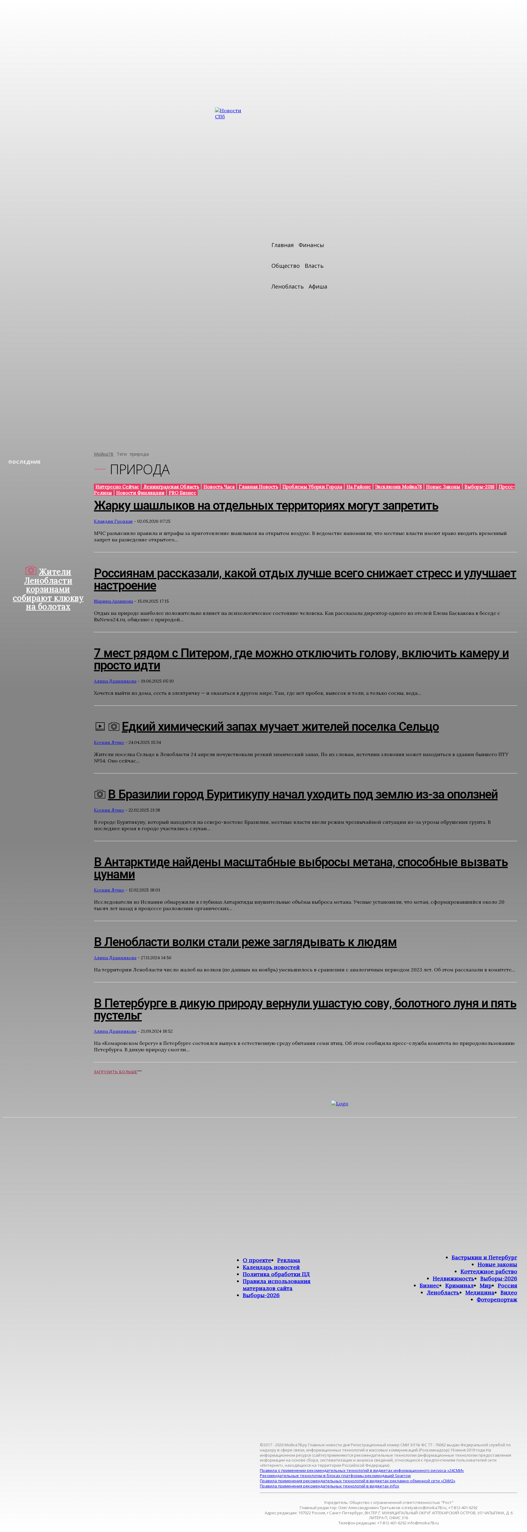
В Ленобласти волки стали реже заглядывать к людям (245, 942)
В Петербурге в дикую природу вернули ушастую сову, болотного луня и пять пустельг (305, 1009)
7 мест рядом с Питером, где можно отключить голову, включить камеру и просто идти (301, 659)
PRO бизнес (182, 493)
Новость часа (219, 487)
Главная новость (258, 487)
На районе (358, 487)
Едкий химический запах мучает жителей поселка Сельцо (280, 726)
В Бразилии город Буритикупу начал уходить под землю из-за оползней (303, 794)
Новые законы (443, 487)
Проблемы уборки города (312, 487)
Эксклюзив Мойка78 (398, 487)
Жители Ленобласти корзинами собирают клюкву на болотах (48, 589)
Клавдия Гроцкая (113, 521)
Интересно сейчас (117, 487)
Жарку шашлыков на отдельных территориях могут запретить (266, 505)
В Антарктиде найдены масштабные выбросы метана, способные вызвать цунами (301, 868)
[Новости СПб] (233, 274)
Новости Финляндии (140, 493)
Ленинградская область (171, 487)
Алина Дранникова (115, 681)
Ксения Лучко (109, 742)
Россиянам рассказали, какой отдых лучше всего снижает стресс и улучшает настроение (305, 579)
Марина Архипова (113, 601)
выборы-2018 (479, 487)
